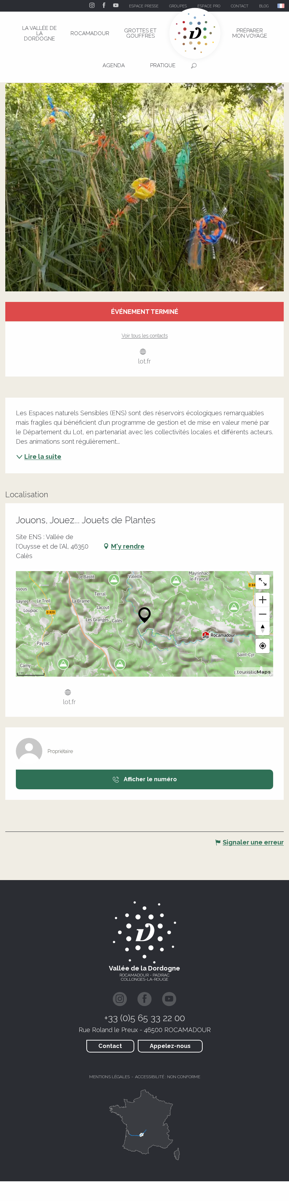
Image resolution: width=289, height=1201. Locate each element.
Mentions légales (109, 1077)
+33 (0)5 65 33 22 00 (144, 1018)
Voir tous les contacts (145, 336)
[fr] (281, 6)
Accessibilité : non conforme (167, 1077)
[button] (281, 6)
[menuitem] (39, 33)
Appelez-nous (170, 1046)
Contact (110, 1046)
